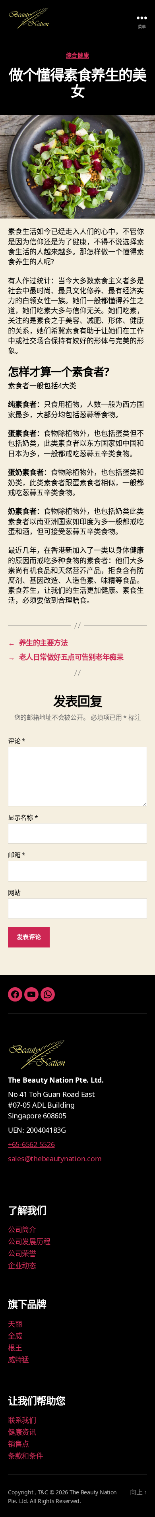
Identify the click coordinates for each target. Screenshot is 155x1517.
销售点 (18, 1444)
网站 (14, 893)
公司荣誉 (22, 1253)
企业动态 (22, 1265)
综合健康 (77, 55)
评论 (16, 741)
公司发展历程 (29, 1241)
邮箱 (16, 855)
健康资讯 (22, 1432)
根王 (15, 1347)
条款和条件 (25, 1456)
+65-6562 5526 (31, 1144)
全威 (15, 1336)
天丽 (15, 1324)
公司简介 (22, 1229)
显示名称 (23, 817)
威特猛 (18, 1359)
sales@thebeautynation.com (54, 1158)
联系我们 (22, 1420)
